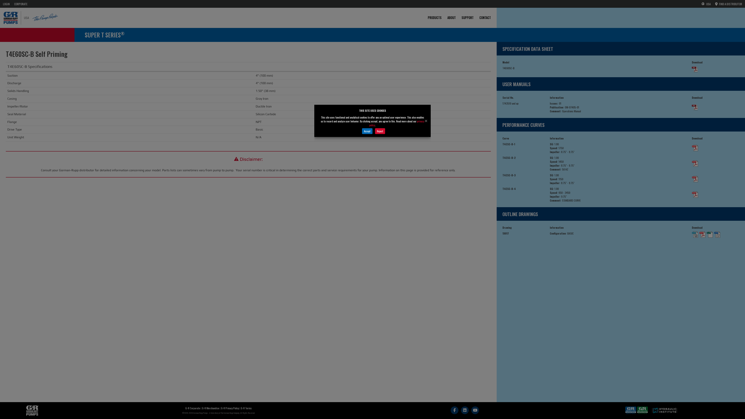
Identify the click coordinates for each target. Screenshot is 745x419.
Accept (367, 131)
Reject (380, 131)
